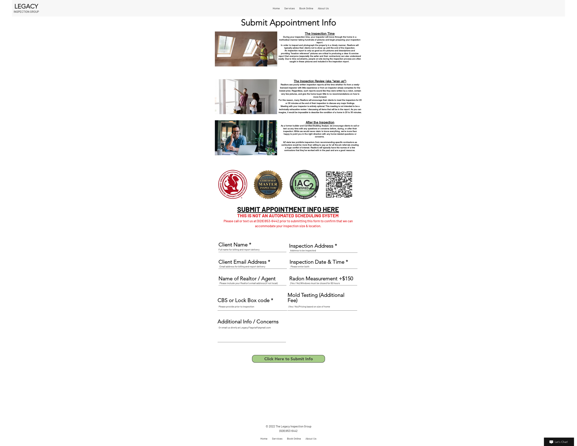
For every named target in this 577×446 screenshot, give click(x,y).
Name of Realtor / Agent (247, 278)
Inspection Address (311, 245)
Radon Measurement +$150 (321, 278)
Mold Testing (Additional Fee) (316, 297)
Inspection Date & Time (317, 261)
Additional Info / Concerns (248, 321)
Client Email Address (242, 261)
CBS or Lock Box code (244, 300)
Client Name (233, 244)
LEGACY (26, 6)
